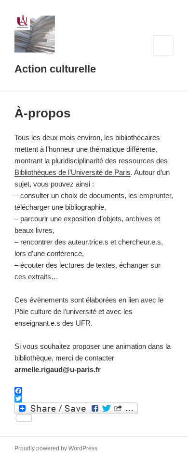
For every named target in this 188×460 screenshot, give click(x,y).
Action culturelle (55, 69)
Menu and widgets (164, 55)
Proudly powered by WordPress (55, 448)
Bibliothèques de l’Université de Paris (72, 172)
